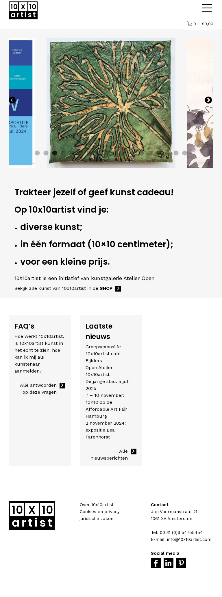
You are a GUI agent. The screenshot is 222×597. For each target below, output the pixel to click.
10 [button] (115, 153)
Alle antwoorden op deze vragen (38, 388)
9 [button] (107, 153)
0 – (202, 23)
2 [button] (46, 153)
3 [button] (55, 153)
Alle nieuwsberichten (109, 454)
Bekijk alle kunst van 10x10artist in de (63, 288)
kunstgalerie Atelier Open (123, 278)
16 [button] (167, 153)
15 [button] (159, 153)
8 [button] (98, 153)
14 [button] (150, 153)
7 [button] (89, 153)
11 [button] (124, 153)
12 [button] (133, 153)
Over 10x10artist (97, 504)
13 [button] (141, 153)
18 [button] (185, 153)
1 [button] (37, 153)
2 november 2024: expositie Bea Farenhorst (106, 430)
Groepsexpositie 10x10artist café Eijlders (103, 353)
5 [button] (72, 153)
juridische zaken (96, 518)
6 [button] (81, 153)
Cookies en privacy (100, 511)
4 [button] (63, 153)
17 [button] (176, 153)
